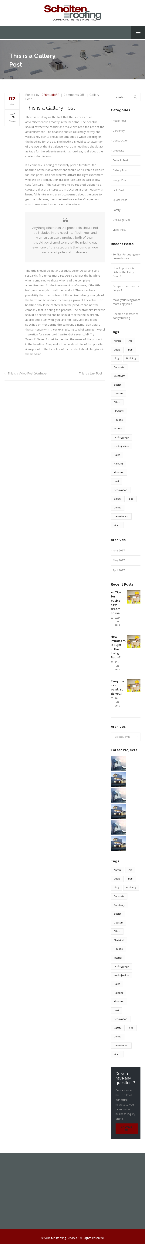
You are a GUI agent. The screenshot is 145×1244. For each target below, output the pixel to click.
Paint (117, 455)
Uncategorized (121, 219)
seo (131, 498)
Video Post (119, 229)
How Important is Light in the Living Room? (123, 272)
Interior (118, 428)
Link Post (118, 190)
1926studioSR (49, 95)
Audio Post (119, 120)
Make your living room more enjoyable (126, 302)
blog (116, 358)
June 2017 (119, 550)
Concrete (119, 367)
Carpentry (119, 130)
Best (130, 349)
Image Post (120, 180)
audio (117, 349)
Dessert (118, 393)
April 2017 (119, 570)
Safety (116, 210)
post (116, 481)
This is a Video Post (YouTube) (27, 373)
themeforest (121, 516)
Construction (120, 140)
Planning (119, 472)
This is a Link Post (90, 373)
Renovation (120, 490)
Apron (117, 340)
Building (131, 358)
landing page (121, 437)
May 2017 (119, 560)
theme (117, 507)
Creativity (118, 150)
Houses (118, 419)
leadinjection (121, 446)
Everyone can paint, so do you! (126, 288)
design (118, 384)
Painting (118, 463)
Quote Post (120, 200)
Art (130, 340)
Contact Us (126, 1129)
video (117, 525)
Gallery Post (120, 170)
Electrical (119, 411)
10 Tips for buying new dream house (126, 256)
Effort (117, 402)
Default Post (120, 160)
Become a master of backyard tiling (125, 316)
